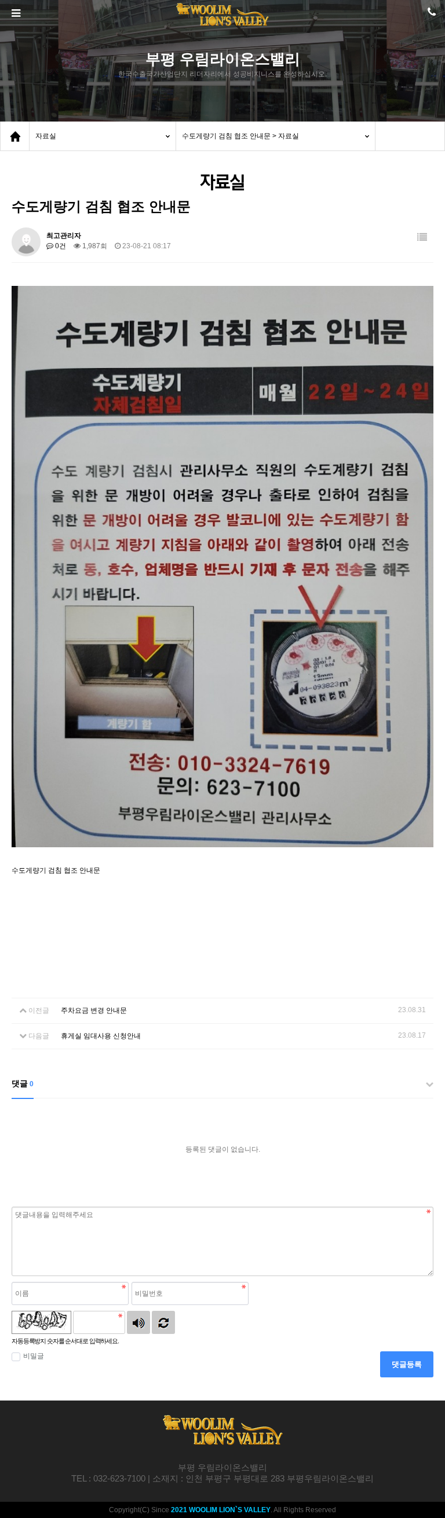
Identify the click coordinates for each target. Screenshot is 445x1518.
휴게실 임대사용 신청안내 (101, 1036)
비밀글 (33, 1356)
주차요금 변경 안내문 (94, 1010)
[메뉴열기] (14, 13)
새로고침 (163, 1322)
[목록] (422, 237)
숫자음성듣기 (138, 1322)
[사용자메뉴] (430, 15)
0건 (59, 246)
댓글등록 (407, 1364)
